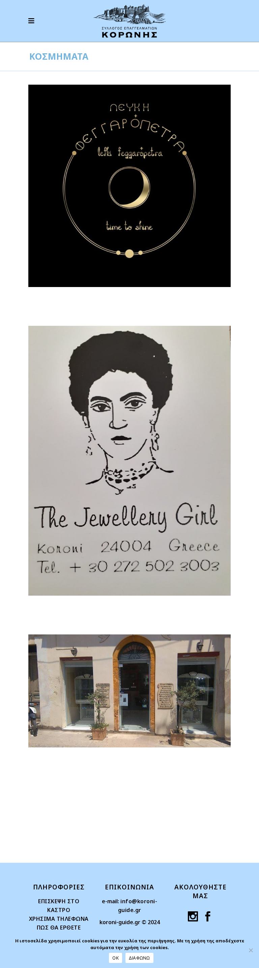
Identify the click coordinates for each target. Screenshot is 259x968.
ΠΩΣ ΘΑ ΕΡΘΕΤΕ (59, 927)
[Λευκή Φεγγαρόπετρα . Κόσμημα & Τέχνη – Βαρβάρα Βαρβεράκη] (129, 186)
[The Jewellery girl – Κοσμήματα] (129, 461)
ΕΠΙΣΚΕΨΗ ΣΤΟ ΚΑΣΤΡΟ (58, 906)
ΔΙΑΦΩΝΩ (139, 958)
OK (115, 958)
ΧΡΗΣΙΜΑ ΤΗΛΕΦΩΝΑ (59, 918)
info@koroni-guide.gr (137, 906)
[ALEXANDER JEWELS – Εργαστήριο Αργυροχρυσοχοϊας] (129, 690)
